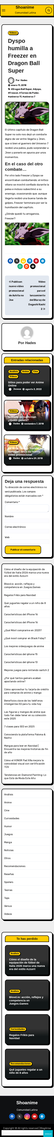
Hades (24, 80)
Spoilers (8, 882)
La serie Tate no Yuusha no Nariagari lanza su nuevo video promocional (25, 451)
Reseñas (9, 874)
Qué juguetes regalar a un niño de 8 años (25, 1071)
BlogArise (45, 1128)
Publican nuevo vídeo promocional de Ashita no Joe (16, 290)
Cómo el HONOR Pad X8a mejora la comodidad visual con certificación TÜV (24, 763)
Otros (7, 858)
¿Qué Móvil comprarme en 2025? (23, 630)
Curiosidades (11, 818)
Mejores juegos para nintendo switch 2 (26, 670)
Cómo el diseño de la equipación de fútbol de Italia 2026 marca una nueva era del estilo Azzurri (26, 572)
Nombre (9, 516)
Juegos (8, 834)
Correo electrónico (15, 527)
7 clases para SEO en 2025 (19, 726)
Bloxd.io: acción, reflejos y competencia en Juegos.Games (26, 1000)
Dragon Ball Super (22, 89)
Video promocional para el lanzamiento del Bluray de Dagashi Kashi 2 (36, 295)
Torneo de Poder (30, 93)
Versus (8, 906)
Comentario (12, 502)
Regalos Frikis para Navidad (20, 595)
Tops (6, 898)
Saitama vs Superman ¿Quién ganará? (22, 418)
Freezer (13, 93)
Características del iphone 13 (21, 662)
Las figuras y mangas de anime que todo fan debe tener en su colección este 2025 (25, 715)
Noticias (9, 850)
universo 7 (29, 96)
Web (7, 537)
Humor (8, 826)
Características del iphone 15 (21, 654)
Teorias (8, 890)
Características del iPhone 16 (21, 614)
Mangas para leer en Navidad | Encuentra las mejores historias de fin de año (26, 749)
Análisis (14, 371)
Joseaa (17, 389)
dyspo (37, 89)
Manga (8, 842)
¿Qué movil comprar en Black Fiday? (25, 638)
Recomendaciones (14, 866)
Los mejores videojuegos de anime (24, 646)
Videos (13, 33)
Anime (25, 371)
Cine (35, 371)
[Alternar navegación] (3, 10)
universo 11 (15, 96)
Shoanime (25, 7)
